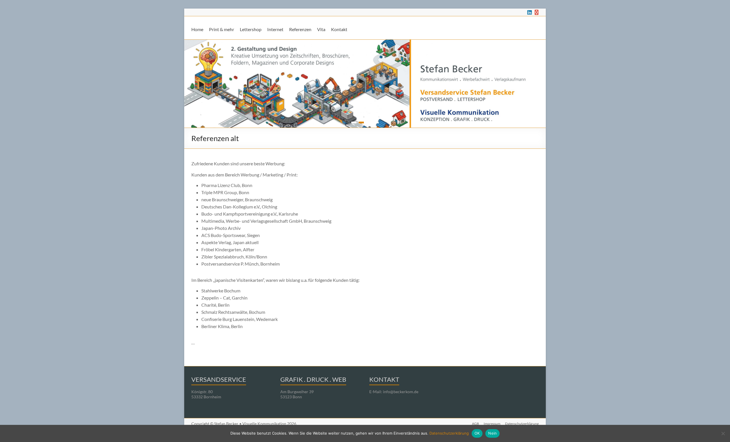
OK (477, 433)
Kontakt (339, 29)
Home (197, 29)
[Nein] (723, 433)
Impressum (492, 423)
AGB (475, 423)
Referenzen (300, 29)
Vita (321, 29)
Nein (492, 433)
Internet (275, 29)
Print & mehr (221, 29)
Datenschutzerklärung (522, 423)
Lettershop (250, 29)
